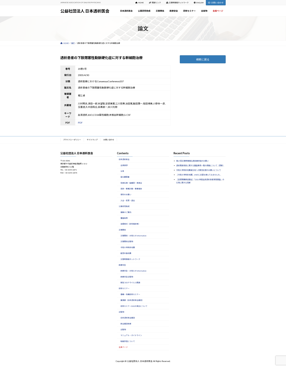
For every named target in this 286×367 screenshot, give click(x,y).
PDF (80, 122)
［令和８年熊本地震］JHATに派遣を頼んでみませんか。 (198, 175)
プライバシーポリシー (72, 140)
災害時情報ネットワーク (179, 2)
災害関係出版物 (127, 241)
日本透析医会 (124, 159)
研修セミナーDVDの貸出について (134, 306)
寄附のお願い (126, 194)
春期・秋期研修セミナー (130, 294)
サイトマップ (92, 140)
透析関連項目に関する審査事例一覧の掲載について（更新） (200, 165)
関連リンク (156, 2)
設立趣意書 (125, 177)
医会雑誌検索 (126, 323)
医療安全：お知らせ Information (133, 271)
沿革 (122, 171)
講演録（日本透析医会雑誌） (132, 300)
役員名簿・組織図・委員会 (131, 183)
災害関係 (122, 230)
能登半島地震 (126, 253)
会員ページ (123, 347)
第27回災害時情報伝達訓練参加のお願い (192, 161)
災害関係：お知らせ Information (133, 236)
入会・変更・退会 (128, 200)
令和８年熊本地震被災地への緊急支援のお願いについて (198, 170)
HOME (141, 2)
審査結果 (124, 218)
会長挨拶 (124, 165)
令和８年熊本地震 (128, 247)
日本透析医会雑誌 (128, 318)
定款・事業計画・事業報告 (131, 189)
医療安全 (122, 265)
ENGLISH (200, 2)
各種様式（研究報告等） (130, 224)
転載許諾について (128, 341)
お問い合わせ (217, 2)
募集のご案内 (126, 212)
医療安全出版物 (127, 277)
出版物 (121, 312)
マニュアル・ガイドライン (131, 335)
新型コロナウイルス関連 (130, 282)
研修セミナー (124, 288)
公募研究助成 (124, 206)
